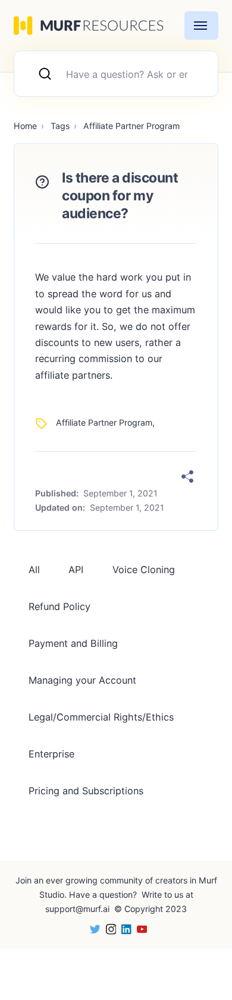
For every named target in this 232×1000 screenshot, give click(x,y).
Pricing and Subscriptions (86, 791)
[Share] (187, 476)
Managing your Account (82, 680)
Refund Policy (59, 606)
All (34, 570)
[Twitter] (92, 929)
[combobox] (116, 74)
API (75, 570)
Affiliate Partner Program (104, 422)
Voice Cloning (143, 570)
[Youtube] (139, 929)
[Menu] (201, 25)
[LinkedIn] (123, 929)
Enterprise (51, 754)
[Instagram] (108, 929)
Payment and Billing (73, 643)
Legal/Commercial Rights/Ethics (101, 717)
